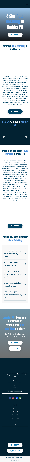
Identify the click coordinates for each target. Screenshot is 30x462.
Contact (15, 421)
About (15, 405)
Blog (15, 424)
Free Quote (15, 415)
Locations (15, 411)
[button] (15, 35)
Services (15, 408)
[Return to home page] (8, 4)
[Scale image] (6, 136)
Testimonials (15, 418)
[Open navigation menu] (26, 3)
